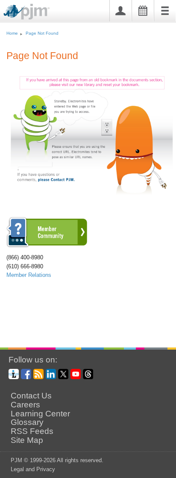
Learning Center (40, 414)
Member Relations (28, 275)
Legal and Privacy (33, 469)
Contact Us (31, 396)
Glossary (27, 422)
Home (12, 33)
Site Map (27, 440)
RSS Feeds (32, 431)
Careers (25, 405)
